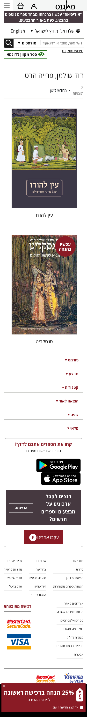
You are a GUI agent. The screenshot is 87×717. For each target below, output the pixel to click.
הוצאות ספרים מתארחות (68, 586)
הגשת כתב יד (38, 595)
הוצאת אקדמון (74, 578)
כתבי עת (78, 561)
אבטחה (78, 654)
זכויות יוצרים (14, 561)
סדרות (79, 569)
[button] (36, 90)
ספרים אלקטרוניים (71, 620)
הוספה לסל (44, 200)
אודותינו (41, 561)
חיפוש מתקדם (72, 50)
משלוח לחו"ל (75, 637)
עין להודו (44, 215)
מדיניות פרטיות (13, 569)
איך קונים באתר (73, 603)
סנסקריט (44, 341)
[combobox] (62, 43)
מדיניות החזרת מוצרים (70, 646)
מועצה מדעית (37, 578)
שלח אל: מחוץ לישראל (54, 31)
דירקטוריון (40, 586)
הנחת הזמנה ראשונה (70, 612)
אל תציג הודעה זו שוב (65, 707)
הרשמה (21, 508)
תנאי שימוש (14, 578)
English (18, 31)
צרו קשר (41, 569)
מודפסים (28, 43)
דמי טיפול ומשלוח (72, 629)
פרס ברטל (15, 586)
